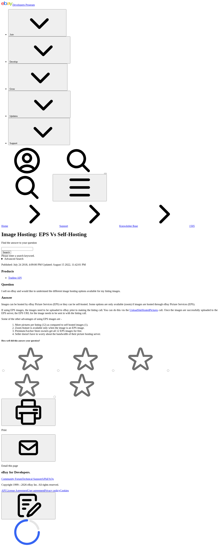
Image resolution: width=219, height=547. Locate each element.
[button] (28, 505)
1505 (192, 226)
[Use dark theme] (105, 173)
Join (12, 34)
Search (6, 252)
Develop (14, 61)
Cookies (64, 490)
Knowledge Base (128, 226)
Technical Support (32, 478)
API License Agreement (14, 490)
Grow (12, 89)
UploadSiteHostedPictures (144, 310)
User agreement (35, 490)
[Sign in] (27, 172)
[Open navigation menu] (80, 187)
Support (13, 143)
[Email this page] (28, 448)
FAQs (50, 478)
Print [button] (4, 430)
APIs (44, 478)
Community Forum (11, 478)
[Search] (78, 172)
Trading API (15, 277)
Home (4, 226)
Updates (14, 116)
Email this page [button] (9, 465)
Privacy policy (52, 490)
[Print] (28, 412)
